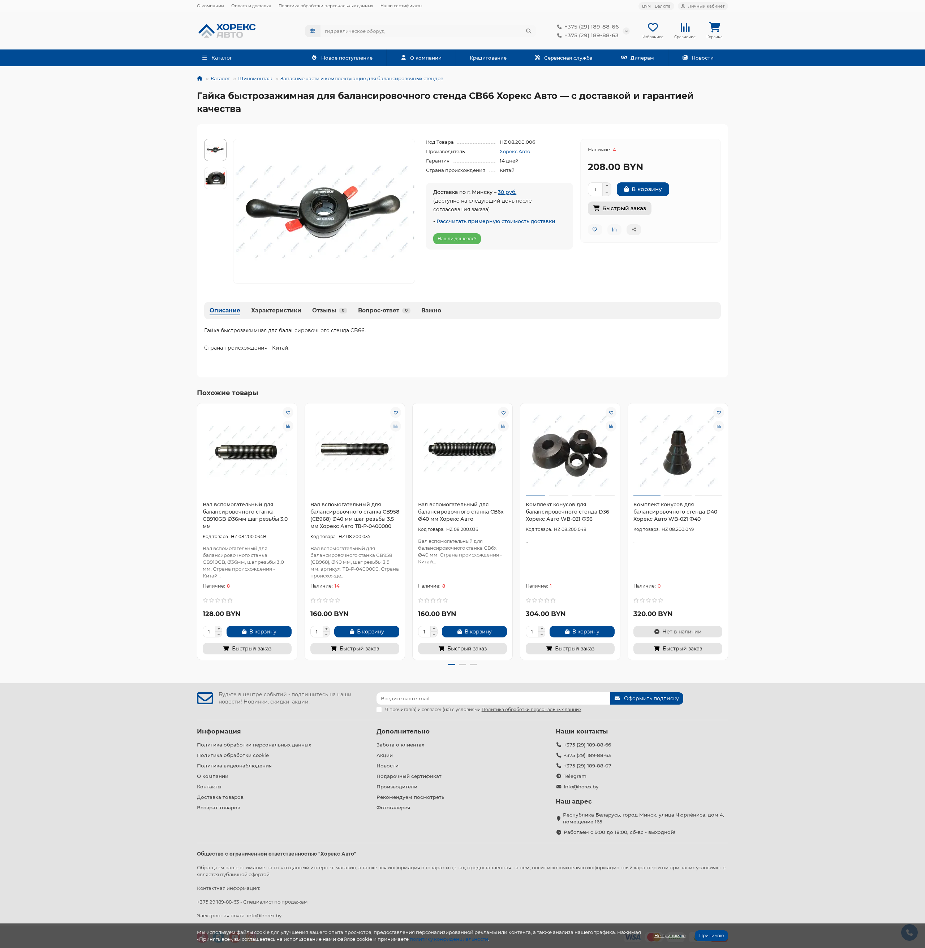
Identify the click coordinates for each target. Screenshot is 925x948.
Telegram (575, 776)
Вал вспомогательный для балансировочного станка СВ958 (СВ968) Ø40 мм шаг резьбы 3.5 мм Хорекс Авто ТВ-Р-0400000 (354, 515)
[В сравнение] (288, 426)
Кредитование (488, 58)
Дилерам (642, 58)
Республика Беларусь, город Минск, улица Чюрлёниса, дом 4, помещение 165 (643, 818)
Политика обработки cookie (233, 755)
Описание (225, 310)
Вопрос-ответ (383, 310)
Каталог (220, 78)
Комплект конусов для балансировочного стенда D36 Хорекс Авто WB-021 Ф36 (567, 511)
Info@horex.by (581, 786)
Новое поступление (347, 58)
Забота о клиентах (400, 745)
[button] (198, 530)
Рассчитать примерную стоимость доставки (495, 221)
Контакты (209, 786)
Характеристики (276, 310)
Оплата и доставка (251, 5)
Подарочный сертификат (409, 776)
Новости (703, 58)
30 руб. (507, 192)
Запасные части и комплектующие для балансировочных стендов (361, 78)
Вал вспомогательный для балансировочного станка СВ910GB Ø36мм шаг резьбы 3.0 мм (245, 515)
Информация (219, 731)
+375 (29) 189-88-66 (591, 26)
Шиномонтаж (255, 78)
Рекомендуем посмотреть (410, 797)
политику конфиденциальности (449, 939)
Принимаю (711, 935)
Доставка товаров (220, 797)
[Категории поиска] (312, 31)
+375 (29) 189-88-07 (587, 766)
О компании (210, 5)
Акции (385, 755)
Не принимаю (669, 935)
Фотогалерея (393, 807)
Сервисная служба (568, 58)
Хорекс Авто (515, 151)
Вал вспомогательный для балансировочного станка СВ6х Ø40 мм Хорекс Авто (461, 511)
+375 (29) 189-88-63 (591, 35)
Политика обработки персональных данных (326, 5)
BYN (656, 6)
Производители (397, 786)
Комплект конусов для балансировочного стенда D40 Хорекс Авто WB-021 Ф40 (675, 511)
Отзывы (328, 310)
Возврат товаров (218, 807)
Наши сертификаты (401, 5)
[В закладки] (288, 412)
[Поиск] (528, 31)
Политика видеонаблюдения (234, 766)
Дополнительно (403, 731)
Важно (431, 310)
